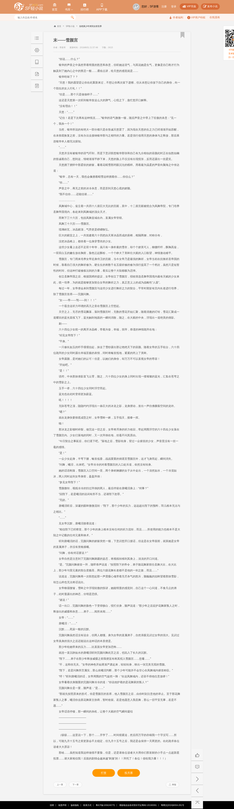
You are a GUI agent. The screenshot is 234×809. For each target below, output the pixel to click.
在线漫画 (215, 17)
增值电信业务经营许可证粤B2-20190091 (138, 805)
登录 (173, 6)
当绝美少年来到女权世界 (90, 26)
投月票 (129, 772)
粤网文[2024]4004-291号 (172, 805)
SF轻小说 (70, 26)
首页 (59, 26)
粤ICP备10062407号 (105, 805)
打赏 (103, 772)
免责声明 (62, 805)
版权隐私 (75, 805)
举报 (172, 784)
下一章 (75, 784)
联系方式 (87, 805)
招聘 (52, 805)
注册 (164, 6)
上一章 (60, 784)
